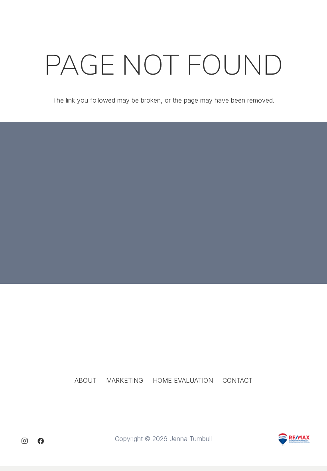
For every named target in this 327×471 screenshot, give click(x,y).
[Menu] (316, 15)
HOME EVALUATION (183, 380)
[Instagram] (25, 441)
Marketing (124, 380)
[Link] (48, 15)
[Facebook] (41, 441)
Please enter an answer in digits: (219, 182)
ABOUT (86, 380)
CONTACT (237, 380)
